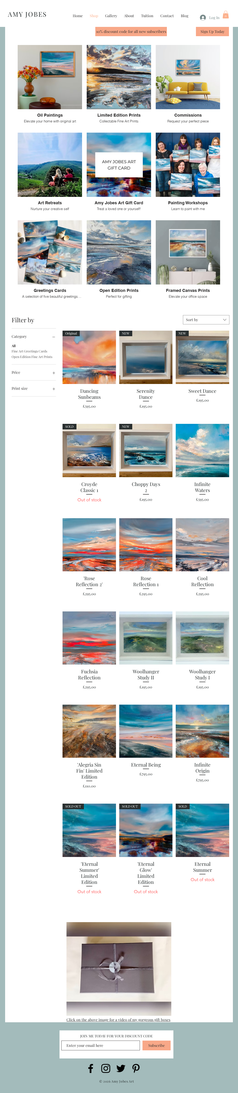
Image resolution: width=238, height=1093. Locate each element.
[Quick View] (202, 450)
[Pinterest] (136, 1068)
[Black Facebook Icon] (91, 1068)
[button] (225, 14)
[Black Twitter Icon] (121, 1068)
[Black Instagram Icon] (106, 1068)
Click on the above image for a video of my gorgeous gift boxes (118, 1019)
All (14, 346)
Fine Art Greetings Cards (29, 351)
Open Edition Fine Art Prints (32, 357)
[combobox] (206, 319)
